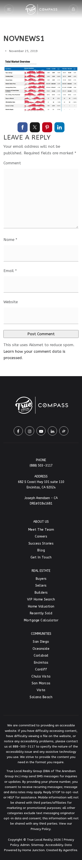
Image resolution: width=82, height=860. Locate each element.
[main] (41, 188)
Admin (25, 845)
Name (10, 239)
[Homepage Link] (41, 8)
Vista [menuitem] (41, 690)
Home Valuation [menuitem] (41, 606)
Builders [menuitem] (41, 593)
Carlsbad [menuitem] (41, 656)
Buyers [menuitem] (41, 579)
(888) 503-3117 (41, 466)
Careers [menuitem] (41, 536)
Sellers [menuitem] (41, 586)
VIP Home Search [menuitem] (41, 599)
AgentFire (70, 850)
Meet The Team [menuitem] (41, 530)
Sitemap (37, 845)
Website (10, 302)
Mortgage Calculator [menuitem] (41, 620)
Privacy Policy (41, 829)
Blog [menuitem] (41, 550)
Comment (12, 163)
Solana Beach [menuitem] (41, 697)
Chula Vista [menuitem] (41, 676)
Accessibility (54, 845)
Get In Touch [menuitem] (41, 557)
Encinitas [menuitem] (41, 663)
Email (10, 270)
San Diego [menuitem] (41, 642)
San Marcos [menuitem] (41, 683)
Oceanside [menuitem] (41, 649)
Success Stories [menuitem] (41, 543)
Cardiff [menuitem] (41, 669)
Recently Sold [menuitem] (41, 613)
